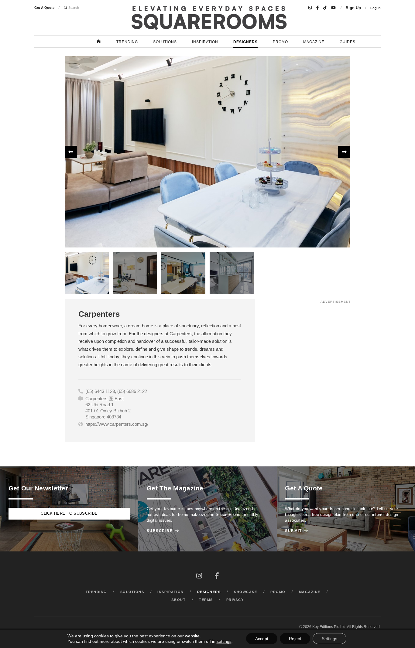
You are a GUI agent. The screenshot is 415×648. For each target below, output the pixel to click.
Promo (280, 42)
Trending (127, 42)
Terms (206, 600)
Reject (295, 638)
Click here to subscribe (69, 513)
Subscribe (163, 531)
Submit (296, 531)
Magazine (313, 42)
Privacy (235, 600)
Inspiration (205, 42)
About (178, 600)
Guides (347, 42)
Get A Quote (44, 7)
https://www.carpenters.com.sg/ (116, 424)
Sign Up (353, 8)
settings (224, 641)
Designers (245, 42)
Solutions (165, 42)
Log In (375, 8)
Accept (261, 638)
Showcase (245, 592)
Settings (329, 638)
